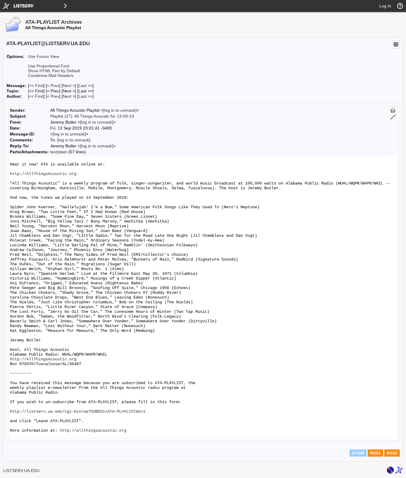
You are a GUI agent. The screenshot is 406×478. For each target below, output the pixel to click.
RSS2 (392, 453)
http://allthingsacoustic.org (93, 430)
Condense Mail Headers (50, 75)
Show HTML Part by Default (54, 70)
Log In (385, 6)
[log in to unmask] (119, 110)
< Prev (53, 85)
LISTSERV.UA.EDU (21, 470)
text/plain (58, 151)
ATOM (358, 453)
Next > (69, 85)
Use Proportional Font (48, 66)
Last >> (85, 85)
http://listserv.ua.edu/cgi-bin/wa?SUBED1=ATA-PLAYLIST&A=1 (77, 411)
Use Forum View (43, 56)
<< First (36, 85)
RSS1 (375, 453)
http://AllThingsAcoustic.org (43, 173)
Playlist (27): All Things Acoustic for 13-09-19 (92, 116)
